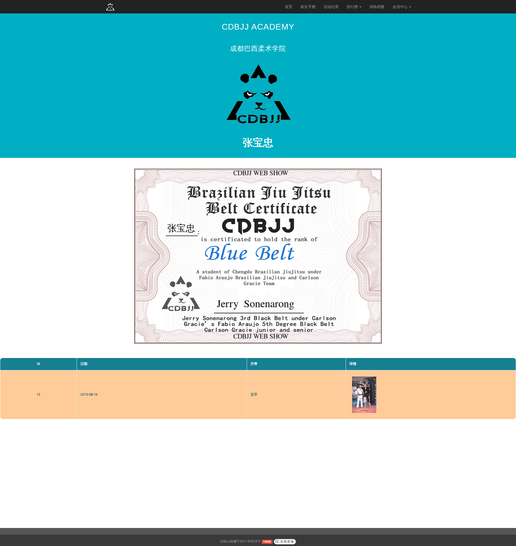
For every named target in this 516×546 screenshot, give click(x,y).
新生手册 (308, 7)
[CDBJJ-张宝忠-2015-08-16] (364, 394)
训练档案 (377, 7)
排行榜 (353, 7)
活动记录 (331, 7)
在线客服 (286, 541)
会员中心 (400, 7)
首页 (288, 7)
